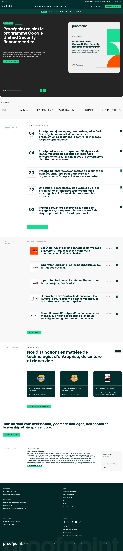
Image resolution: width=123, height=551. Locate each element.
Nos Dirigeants (67, 503)
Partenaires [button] (88, 1)
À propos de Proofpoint (69, 491)
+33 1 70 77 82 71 (67, 526)
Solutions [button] (45, 6)
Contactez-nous (67, 532)
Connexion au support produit (11, 521)
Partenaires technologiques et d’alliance (14, 508)
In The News (64, 11)
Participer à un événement (70, 529)
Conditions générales (29, 543)
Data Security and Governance (11, 494)
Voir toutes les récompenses (38, 406)
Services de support (8, 524)
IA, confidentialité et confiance (71, 510)
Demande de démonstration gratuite (73, 535)
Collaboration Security (9, 491)
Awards (72, 11)
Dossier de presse (11, 434)
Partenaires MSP (7, 505)
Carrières (65, 500)
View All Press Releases (36, 227)
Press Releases (53, 11)
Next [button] (119, 351)
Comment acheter (68, 497)
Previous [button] (116, 351)
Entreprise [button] (63, 6)
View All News (33, 332)
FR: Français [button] (115, 1)
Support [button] (97, 1)
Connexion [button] (105, 1)
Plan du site (57, 543)
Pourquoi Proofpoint (68, 494)
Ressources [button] (54, 6)
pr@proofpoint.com (109, 467)
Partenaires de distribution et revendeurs (14, 502)
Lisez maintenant (10, 61)
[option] (24, 42)
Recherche (6, 1)
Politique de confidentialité (44, 543)
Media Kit (79, 11)
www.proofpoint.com (34, 465)
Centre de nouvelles (68, 507)
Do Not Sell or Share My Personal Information (74, 543)
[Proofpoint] (8, 6)
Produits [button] (38, 6)
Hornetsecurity (67, 513)
